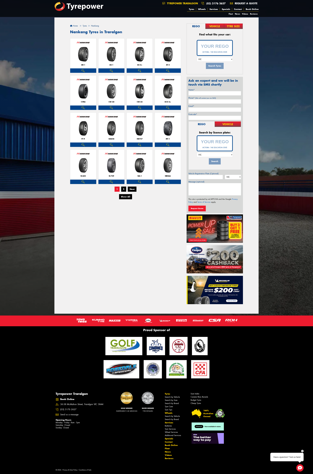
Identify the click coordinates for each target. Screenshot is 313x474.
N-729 (111, 176)
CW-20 (111, 102)
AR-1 (83, 65)
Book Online (252, 9)
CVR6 (83, 102)
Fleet (231, 14)
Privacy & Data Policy (70, 470)
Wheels (202, 9)
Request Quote (197, 208)
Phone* (202, 98)
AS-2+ (139, 65)
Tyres (191, 9)
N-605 (83, 176)
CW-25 (140, 102)
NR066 (168, 176)
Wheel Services (171, 432)
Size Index (195, 393)
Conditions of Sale (85, 470)
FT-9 (83, 139)
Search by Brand (172, 403)
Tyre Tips (168, 409)
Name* (191, 90)
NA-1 (140, 176)
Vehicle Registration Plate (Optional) (203, 173)
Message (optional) (196, 181)
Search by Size (171, 400)
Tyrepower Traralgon (182, 3)
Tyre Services (170, 429)
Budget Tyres (196, 400)
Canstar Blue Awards (199, 397)
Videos (245, 14)
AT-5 (168, 65)
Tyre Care (169, 406)
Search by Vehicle (172, 397)
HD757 (140, 139)
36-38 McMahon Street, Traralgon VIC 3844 (81, 404)
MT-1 (168, 139)
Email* (191, 106)
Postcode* (192, 114)
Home (75, 26)
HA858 (111, 139)
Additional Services (173, 435)
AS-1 (111, 65)
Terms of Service (203, 202)
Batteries (168, 426)
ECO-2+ (168, 102)
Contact (238, 9)
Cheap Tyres (196, 403)
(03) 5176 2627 (216, 3)
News (237, 14)
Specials (226, 9)
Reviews (254, 14)
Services (214, 9)
